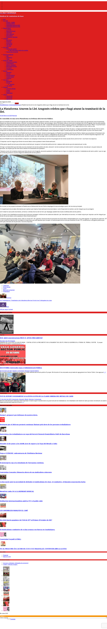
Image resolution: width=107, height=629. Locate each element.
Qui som (5, 21)
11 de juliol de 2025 (5, 399)
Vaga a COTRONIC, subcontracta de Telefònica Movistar (21, 453)
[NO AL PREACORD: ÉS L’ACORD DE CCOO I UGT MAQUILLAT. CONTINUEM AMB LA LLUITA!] (3, 545)
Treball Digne (10, 77)
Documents (9, 35)
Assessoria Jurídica (11, 62)
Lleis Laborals (10, 34)
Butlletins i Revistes (11, 37)
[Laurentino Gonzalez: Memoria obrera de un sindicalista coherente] (3, 469)
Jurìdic (8, 91)
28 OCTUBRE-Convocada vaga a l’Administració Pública (21, 368)
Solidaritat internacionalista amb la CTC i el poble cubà (21, 501)
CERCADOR (9, 93)
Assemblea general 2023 (13, 25)
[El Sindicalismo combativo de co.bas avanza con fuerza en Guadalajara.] (3, 526)
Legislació (9, 32)
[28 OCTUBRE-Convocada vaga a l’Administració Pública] (13, 363)
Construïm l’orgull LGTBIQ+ (10, 539)
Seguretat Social (10, 31)
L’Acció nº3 (9, 97)
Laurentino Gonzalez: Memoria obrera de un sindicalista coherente (26, 472)
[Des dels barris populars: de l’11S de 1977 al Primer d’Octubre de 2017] (3, 517)
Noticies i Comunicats (9, 105)
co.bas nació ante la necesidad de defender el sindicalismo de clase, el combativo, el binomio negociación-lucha (42, 482)
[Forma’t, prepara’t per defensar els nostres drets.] (3, 412)
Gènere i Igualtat (11, 65)
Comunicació (10, 63)
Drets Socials (6, 287)
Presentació (6, 291)
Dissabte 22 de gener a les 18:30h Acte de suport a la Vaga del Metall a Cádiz (28, 443)
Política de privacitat (12, 52)
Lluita (4, 288)
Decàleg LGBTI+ (10, 23)
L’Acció (5, 94)
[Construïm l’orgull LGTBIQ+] (3, 536)
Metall (26, 399)
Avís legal (6, 47)
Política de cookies (11, 49)
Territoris (6, 80)
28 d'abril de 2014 (5, 341)
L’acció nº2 (9, 99)
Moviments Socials (11, 66)
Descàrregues (7, 28)
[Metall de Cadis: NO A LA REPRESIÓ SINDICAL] (3, 488)
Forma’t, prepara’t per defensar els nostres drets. (19, 415)
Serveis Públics (10, 75)
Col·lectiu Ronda (10, 88)
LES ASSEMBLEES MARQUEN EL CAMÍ (14, 510)
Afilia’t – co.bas (10, 22)
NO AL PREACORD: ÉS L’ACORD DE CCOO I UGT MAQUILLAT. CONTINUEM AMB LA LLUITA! (33, 549)
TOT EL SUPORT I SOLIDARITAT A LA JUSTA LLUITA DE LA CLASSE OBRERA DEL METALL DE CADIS (36, 396)
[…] (22, 344)
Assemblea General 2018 (13, 26)
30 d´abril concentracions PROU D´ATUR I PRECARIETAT (21, 338)
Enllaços (5, 87)
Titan (7, 59)
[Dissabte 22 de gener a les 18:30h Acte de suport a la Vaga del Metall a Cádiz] (3, 440)
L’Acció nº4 (9, 96)
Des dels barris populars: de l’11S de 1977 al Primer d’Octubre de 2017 (26, 520)
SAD (7, 56)
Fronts (8, 90)
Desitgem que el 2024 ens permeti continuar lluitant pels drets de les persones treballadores (35, 424)
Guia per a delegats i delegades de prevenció (15, 563)
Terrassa (8, 46)
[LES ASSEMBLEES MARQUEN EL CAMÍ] (3, 507)
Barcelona (9, 40)
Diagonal (5, 555)
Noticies (14, 115)
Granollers (9, 43)
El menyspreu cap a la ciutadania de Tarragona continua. (22, 463)
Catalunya (6, 285)
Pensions (8, 78)
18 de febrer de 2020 (6, 115)
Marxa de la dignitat (9, 290)
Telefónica (9, 57)
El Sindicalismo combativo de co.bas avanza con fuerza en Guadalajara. (27, 529)
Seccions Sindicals (8, 54)
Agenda (13, 341)
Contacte (5, 38)
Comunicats (20, 371)
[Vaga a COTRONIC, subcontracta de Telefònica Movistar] (3, 450)
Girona (8, 83)
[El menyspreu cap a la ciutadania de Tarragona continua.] (3, 459)
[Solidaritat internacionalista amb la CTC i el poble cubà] (3, 498)
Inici (4, 19)
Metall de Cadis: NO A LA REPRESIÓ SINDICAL (17, 491)
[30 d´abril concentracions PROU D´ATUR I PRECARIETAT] (7, 333)
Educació (8, 72)
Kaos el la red (7, 556)
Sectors (5, 71)
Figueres (8, 41)
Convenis (8, 29)
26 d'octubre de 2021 (6, 371)
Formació (9, 68)
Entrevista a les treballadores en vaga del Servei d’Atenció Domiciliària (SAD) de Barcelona (35, 434)
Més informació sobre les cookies (18, 50)
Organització (9, 69)
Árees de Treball (7, 60)
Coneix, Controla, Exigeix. (10, 564)
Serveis (8, 74)
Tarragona (9, 44)
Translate (12, 619)
